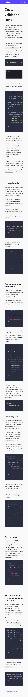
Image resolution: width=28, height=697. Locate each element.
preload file (20, 37)
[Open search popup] (25, 2)
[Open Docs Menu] (3, 2)
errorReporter (9, 172)
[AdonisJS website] (8, 2)
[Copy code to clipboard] (21, 61)
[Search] (25, 2)
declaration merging (13, 201)
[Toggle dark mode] (21, 2)
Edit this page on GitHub (12, 691)
